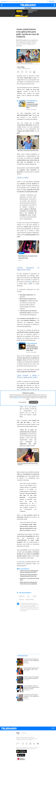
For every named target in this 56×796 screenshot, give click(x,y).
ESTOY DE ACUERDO (33, 402)
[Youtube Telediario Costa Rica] (38, 744)
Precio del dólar (15, 1)
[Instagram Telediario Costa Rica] (30, 744)
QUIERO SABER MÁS (22, 402)
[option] (28, 57)
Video (22, 253)
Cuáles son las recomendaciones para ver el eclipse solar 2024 (32, 347)
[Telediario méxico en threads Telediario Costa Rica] (34, 744)
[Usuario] (54, 5)
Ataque (34, 596)
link (30, 282)
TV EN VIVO (52, 1)
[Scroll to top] (53, 728)
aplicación (21, 596)
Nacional (28, 8)
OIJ (7, 1)
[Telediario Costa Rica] (28, 5)
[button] (18, 72)
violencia (21, 599)
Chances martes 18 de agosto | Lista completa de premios (31, 677)
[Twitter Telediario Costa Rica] (26, 744)
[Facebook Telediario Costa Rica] (23, 744)
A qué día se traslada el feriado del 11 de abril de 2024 (32, 105)
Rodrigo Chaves (22, 1)
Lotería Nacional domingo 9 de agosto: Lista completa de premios (31, 696)
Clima (10, 1)
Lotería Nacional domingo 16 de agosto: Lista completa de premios (31, 660)
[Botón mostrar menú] (1, 5)
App (28, 596)
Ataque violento (30, 599)
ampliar (35, 137)
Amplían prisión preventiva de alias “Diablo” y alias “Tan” (31, 668)
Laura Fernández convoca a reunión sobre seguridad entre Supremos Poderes (31, 687)
